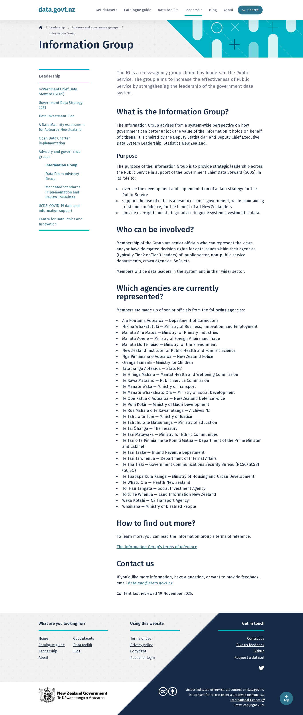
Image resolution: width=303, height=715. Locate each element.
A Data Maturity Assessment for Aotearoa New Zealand (62, 127)
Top (286, 700)
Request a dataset (249, 657)
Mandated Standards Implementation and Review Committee (63, 192)
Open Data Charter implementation (54, 140)
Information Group (62, 33)
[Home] (40, 27)
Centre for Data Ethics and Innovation (61, 221)
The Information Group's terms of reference (157, 546)
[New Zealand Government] (73, 694)
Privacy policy (141, 645)
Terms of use (140, 638)
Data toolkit (168, 10)
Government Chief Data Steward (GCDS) (58, 91)
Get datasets (106, 10)
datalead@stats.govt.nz (150, 583)
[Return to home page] (57, 10)
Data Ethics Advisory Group (62, 176)
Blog (213, 10)
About (228, 10)
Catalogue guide (137, 10)
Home (43, 638)
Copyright (138, 651)
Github (259, 651)
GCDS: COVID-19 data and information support (59, 208)
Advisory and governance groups (95, 27)
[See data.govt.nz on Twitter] (261, 667)
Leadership (194, 10)
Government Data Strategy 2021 (61, 105)
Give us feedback (250, 645)
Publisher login (142, 657)
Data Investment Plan (57, 116)
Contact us (255, 638)
